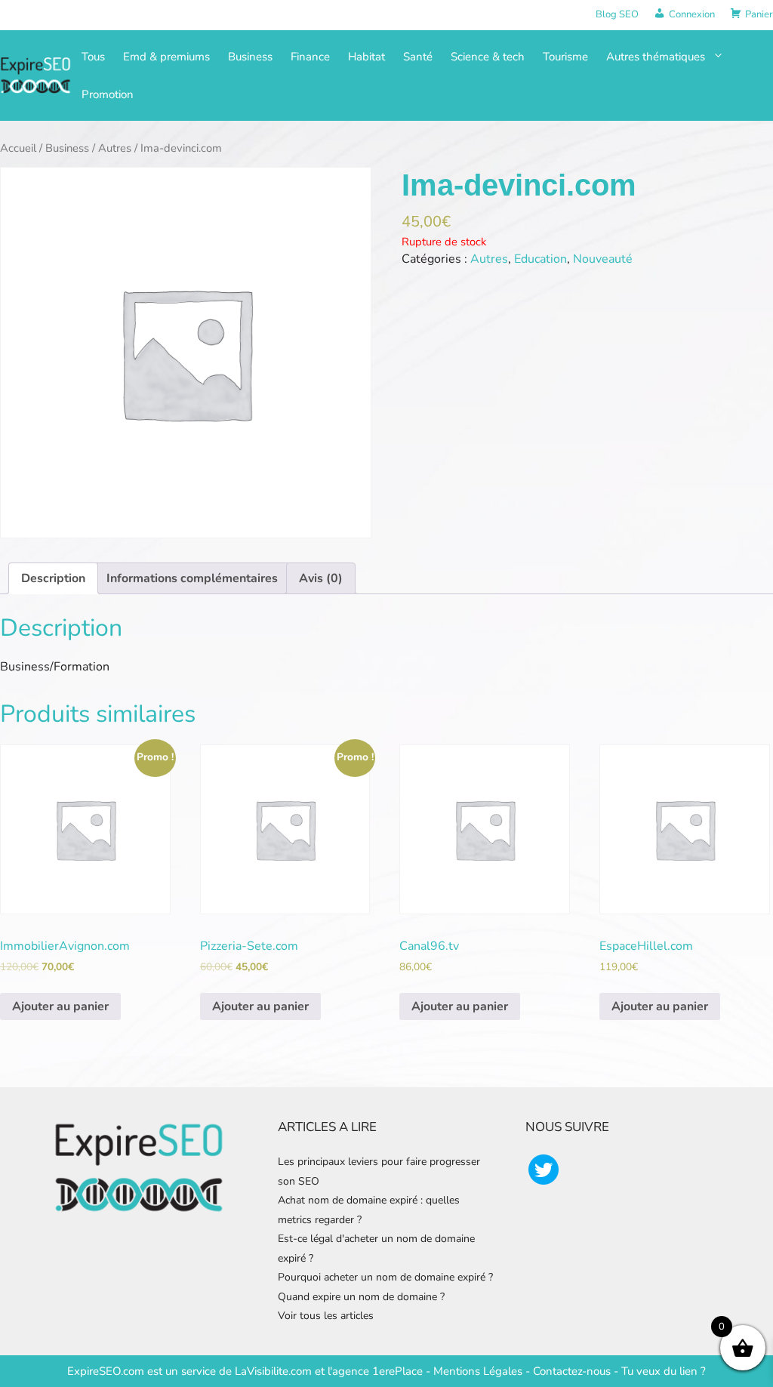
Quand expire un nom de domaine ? (361, 1297)
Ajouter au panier (60, 1006)
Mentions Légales (477, 1371)
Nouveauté (603, 259)
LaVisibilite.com (275, 1371)
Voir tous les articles (326, 1315)
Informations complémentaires (192, 578)
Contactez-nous (572, 1371)
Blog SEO (617, 14)
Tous (93, 56)
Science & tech (488, 56)
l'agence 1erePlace (374, 1371)
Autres (114, 148)
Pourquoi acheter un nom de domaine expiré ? (385, 1277)
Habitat (366, 56)
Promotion (108, 94)
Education (540, 259)
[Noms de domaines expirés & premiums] (36, 74)
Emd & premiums (166, 56)
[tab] (53, 578)
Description (53, 578)
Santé (418, 56)
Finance (310, 56)
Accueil (18, 148)
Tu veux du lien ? (663, 1371)
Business (250, 56)
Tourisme (565, 56)
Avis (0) (321, 578)
